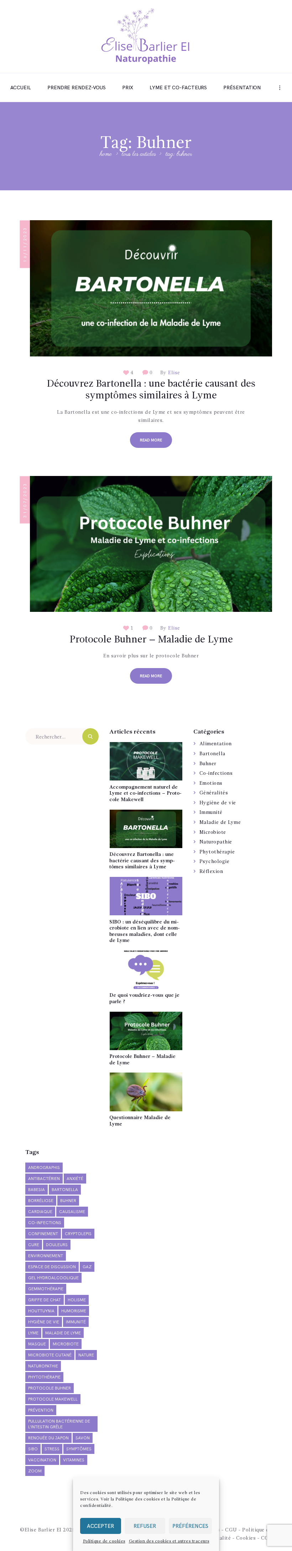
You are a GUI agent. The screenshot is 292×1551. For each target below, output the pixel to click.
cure (33, 1245)
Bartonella (212, 753)
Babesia (36, 1189)
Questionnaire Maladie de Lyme (140, 1121)
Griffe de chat (44, 1300)
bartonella (65, 1189)
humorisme (73, 1311)
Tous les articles (139, 154)
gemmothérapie (45, 1289)
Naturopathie (215, 842)
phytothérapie (44, 1377)
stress (52, 1449)
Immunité (211, 812)
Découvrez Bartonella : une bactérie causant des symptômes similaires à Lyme (151, 390)
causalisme (72, 1211)
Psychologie (214, 861)
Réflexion (211, 871)
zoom (35, 1471)
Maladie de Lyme (220, 822)
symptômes (79, 1449)
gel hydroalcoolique (53, 1278)
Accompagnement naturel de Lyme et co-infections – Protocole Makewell (145, 793)
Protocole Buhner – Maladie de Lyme (151, 640)
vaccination (42, 1460)
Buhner (208, 763)
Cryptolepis (78, 1234)
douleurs (57, 1245)
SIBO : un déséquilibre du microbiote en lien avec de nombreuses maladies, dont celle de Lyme (144, 931)
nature (86, 1355)
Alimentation (215, 743)
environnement (45, 1256)
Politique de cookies (104, 1541)
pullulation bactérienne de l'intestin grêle (59, 1424)
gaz (87, 1267)
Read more (151, 440)
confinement (43, 1234)
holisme (77, 1300)
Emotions (211, 783)
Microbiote (212, 832)
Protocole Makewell (53, 1399)
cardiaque (40, 1211)
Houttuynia (41, 1311)
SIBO (33, 1449)
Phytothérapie (217, 851)
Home (106, 154)
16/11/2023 (25, 244)
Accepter (100, 1526)
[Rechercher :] (62, 737)
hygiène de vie (43, 1322)
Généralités (213, 792)
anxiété (75, 1178)
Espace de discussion (52, 1267)
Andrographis (44, 1167)
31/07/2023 (25, 499)
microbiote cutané (50, 1355)
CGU (231, 1530)
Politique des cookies (137, 1499)
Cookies (246, 1538)
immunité (76, 1322)
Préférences (190, 1526)
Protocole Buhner (49, 1388)
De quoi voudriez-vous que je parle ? (144, 998)
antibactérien (44, 1178)
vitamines (73, 1460)
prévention (40, 1410)
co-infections (44, 1223)
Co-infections (216, 773)
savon (82, 1438)
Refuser (145, 1526)
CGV (266, 1538)
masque (37, 1344)
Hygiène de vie (217, 802)
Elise (173, 372)
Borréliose (40, 1200)
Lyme (33, 1333)
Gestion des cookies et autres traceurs (169, 1541)
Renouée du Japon (48, 1438)
